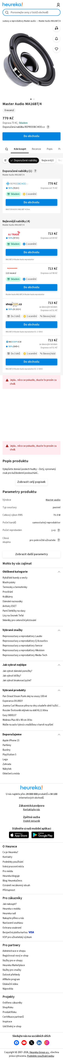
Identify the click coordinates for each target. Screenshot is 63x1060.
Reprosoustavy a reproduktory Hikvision (24, 650)
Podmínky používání (13, 862)
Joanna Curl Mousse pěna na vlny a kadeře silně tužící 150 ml (31, 705)
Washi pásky (9, 582)
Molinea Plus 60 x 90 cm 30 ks (17, 720)
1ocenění (31, 194)
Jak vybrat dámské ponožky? (17, 671)
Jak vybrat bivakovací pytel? (17, 680)
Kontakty (7, 857)
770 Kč (52, 183)
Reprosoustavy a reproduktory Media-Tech (25, 655)
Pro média (8, 871)
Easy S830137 (9, 715)
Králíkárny (8, 597)
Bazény (6, 750)
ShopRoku (8, 1007)
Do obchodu (31, 202)
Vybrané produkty (14, 690)
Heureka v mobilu (11, 909)
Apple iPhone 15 (11, 740)
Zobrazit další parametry (31, 554)
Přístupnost (9, 890)
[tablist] (31, 149)
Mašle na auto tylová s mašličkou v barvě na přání (28, 724)
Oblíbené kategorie (15, 572)
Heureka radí (9, 913)
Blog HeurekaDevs (12, 880)
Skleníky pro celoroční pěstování (19, 620)
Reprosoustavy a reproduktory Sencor (23, 645)
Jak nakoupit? (10, 904)
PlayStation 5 (9, 755)
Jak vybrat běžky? (12, 676)
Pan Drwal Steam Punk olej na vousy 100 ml (25, 696)
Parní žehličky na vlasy (14, 611)
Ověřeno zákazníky (12, 1003)
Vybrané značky (13, 630)
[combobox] (31, 12)
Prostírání (8, 592)
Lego (5, 759)
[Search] (7, 149)
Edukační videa (10, 984)
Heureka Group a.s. (39, 1052)
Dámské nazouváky (13, 601)
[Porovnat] (56, 28)
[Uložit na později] (56, 49)
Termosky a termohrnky (15, 587)
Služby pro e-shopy (13, 960)
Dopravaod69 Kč (49, 238)
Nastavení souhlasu (13, 923)
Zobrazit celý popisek (31, 482)
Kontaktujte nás (31, 809)
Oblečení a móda (11, 773)
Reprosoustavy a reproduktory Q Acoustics (25, 641)
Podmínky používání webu (40, 1056)
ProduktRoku (9, 1012)
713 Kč (52, 234)
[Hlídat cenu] (56, 38)
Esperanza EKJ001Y (13, 701)
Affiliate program (11, 979)
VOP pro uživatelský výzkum (17, 937)
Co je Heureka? (10, 852)
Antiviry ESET (10, 606)
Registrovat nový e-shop (15, 955)
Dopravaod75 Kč (49, 188)
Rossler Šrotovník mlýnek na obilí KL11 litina (25, 710)
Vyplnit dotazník (31, 821)
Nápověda (8, 989)
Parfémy (7, 745)
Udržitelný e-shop (12, 1026)
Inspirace (7, 1021)
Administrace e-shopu (14, 951)
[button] (20, 149)
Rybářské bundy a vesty (15, 578)
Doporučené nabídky (25, 160)
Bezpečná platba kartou (15, 932)
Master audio (53, 500)
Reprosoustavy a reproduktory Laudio (22, 636)
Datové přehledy (11, 974)
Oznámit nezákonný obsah (16, 885)
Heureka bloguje (11, 876)
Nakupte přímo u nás (13, 918)
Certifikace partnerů (13, 1017)
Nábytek (7, 769)
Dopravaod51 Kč (49, 310)
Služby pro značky (12, 970)
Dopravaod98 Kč (49, 273)
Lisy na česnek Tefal (13, 615)
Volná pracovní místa (13, 866)
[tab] (20, 149)
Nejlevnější (47, 160)
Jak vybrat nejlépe (14, 665)
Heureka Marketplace (14, 965)
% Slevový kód (47, 316)
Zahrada (7, 764)
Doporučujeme (12, 735)
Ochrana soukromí (12, 928)
